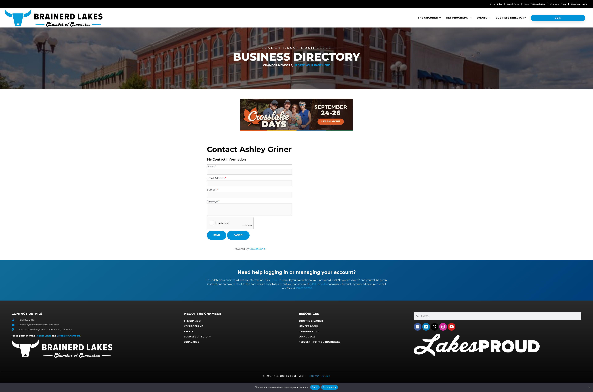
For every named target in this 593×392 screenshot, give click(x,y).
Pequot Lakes (43, 335)
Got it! (315, 387)
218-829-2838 (304, 288)
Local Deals (307, 336)
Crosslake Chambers (68, 335)
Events (482, 17)
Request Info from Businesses (319, 342)
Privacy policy (329, 387)
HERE (274, 280)
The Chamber (428, 17)
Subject (212, 189)
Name (210, 166)
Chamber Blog (308, 331)
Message (212, 201)
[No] (589, 387)
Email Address (216, 178)
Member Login (308, 326)
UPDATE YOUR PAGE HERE (312, 65)
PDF (314, 284)
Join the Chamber (311, 321)
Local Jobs (191, 342)
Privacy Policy (319, 376)
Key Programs (457, 17)
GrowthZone (257, 248)
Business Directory (511, 17)
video (324, 284)
